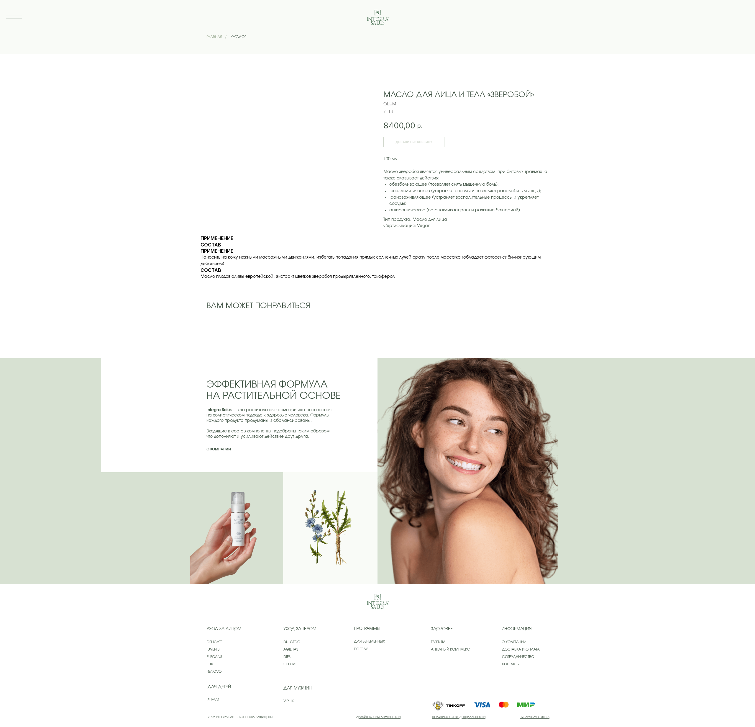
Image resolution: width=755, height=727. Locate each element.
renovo (214, 671)
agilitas (290, 649)
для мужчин (297, 688)
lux (210, 664)
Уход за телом (299, 629)
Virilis (288, 701)
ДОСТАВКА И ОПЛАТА (521, 649)
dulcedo (291, 642)
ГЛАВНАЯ (214, 37)
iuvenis (213, 649)
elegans (214, 657)
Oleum (289, 664)
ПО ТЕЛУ (361, 649)
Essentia (438, 642)
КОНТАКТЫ (511, 664)
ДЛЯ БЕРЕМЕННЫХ (369, 641)
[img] (378, 601)
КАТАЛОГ (238, 37)
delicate (214, 642)
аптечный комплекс (450, 649)
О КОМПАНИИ (514, 642)
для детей (219, 687)
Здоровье (442, 629)
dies (286, 657)
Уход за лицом (224, 629)
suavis (213, 700)
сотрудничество (518, 657)
